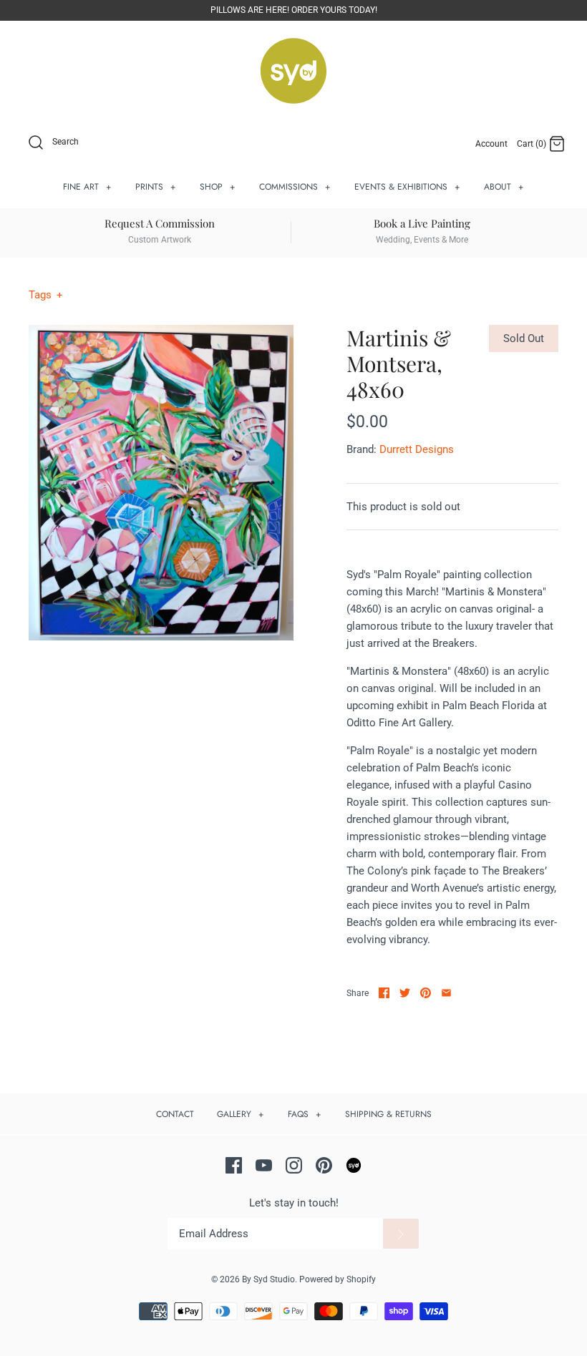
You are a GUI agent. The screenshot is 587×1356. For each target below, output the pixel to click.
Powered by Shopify (337, 1279)
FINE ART (87, 186)
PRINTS (155, 186)
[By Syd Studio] (293, 71)
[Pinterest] (324, 1165)
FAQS (304, 1114)
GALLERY (240, 1114)
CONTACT (175, 1114)
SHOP (218, 186)
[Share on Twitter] (404, 992)
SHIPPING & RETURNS (388, 1114)
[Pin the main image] (425, 992)
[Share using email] (446, 992)
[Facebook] (233, 1165)
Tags (46, 294)
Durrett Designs (416, 449)
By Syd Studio (268, 1279)
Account (491, 144)
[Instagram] (294, 1165)
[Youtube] (264, 1165)
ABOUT (504, 186)
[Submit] (401, 1234)
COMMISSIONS (295, 186)
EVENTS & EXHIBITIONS (407, 186)
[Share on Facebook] (384, 992)
